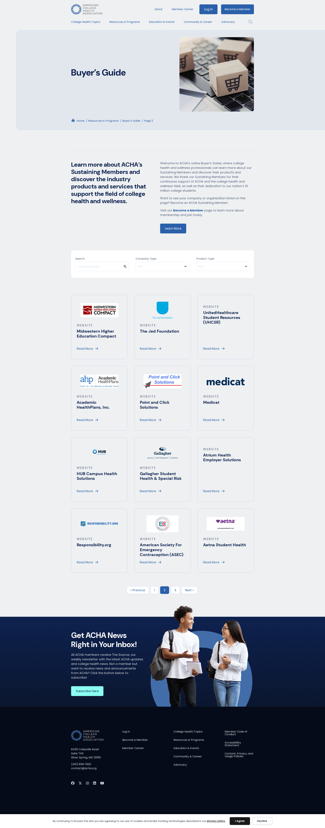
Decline (262, 821)
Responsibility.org (94, 544)
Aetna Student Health (224, 544)
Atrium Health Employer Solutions (222, 457)
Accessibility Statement (233, 744)
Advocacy (228, 22)
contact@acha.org (83, 768)
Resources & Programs (124, 22)
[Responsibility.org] (99, 523)
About (158, 9)
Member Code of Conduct (236, 733)
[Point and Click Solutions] (162, 381)
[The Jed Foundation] (162, 310)
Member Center (182, 9)
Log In (208, 9)
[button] (249, 22)
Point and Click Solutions (154, 405)
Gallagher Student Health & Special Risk (161, 476)
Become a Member (237, 9)
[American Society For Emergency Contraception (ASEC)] (162, 523)
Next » (189, 590)
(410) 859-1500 (81, 764)
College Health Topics (85, 22)
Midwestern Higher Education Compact (96, 334)
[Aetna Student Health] (226, 523)
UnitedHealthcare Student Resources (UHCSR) (221, 317)
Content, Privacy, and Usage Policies (239, 755)
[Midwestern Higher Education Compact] (99, 310)
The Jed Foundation (159, 331)
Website (85, 325)
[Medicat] (226, 381)
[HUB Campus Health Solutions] (99, 452)
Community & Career (198, 22)
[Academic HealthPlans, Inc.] (99, 381)
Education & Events (162, 22)
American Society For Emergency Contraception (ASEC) (161, 549)
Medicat (211, 402)
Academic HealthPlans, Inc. (93, 405)
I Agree (240, 821)
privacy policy (216, 821)
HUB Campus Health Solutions (97, 476)
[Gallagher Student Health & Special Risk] (162, 452)
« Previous (137, 590)
